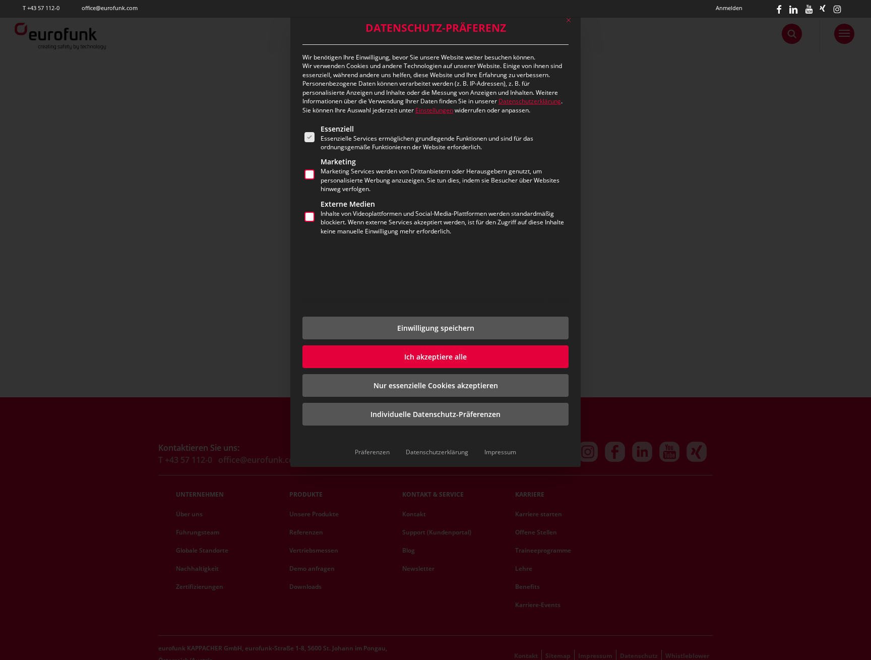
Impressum (500, 452)
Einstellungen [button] (434, 110)
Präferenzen (372, 452)
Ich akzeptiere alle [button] (435, 357)
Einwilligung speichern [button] (435, 328)
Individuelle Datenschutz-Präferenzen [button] (435, 414)
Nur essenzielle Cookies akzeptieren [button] (436, 385)
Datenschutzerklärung (530, 101)
